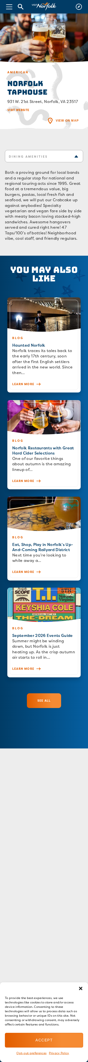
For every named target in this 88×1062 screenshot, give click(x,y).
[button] (80, 988)
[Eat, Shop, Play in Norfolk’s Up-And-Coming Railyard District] (44, 539)
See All (44, 700)
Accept (44, 1040)
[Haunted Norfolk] (44, 344)
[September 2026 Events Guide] (44, 632)
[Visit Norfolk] (44, 6)
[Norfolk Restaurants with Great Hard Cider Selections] (44, 444)
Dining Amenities (28, 156)
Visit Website (18, 110)
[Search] (21, 6)
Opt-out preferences (31, 1053)
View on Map (67, 120)
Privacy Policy (59, 1053)
